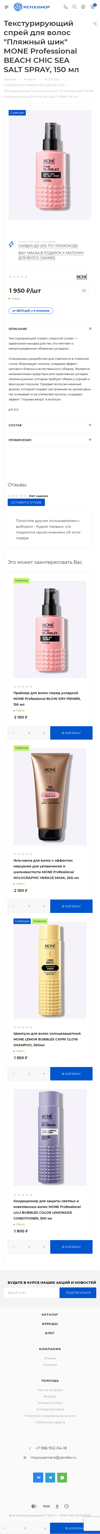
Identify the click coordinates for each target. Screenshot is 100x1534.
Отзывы (50, 1358)
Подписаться (78, 1292)
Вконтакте (38, 1477)
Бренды (50, 1324)
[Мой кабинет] (83, 7)
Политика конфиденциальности (50, 1416)
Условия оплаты (50, 1403)
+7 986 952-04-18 (51, 1448)
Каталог (50, 1314)
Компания (50, 1349)
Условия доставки (50, 1409)
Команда (50, 1364)
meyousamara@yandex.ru (53, 1457)
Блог (50, 1333)
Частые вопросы (50, 1390)
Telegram (50, 1477)
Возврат (50, 1396)
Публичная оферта (50, 1422)
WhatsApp (62, 1477)
